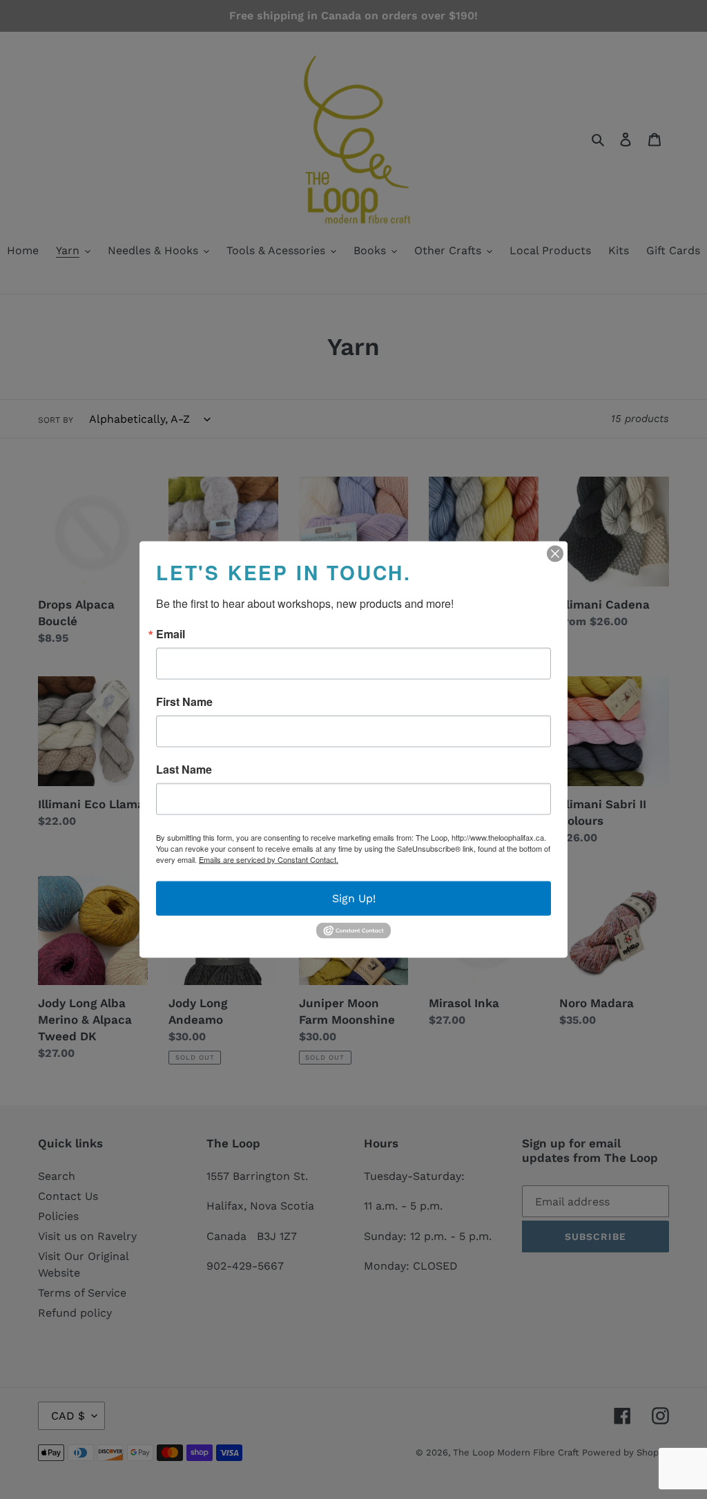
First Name (184, 701)
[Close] (555, 554)
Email (170, 634)
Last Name (184, 769)
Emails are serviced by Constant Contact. (268, 859)
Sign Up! (354, 898)
